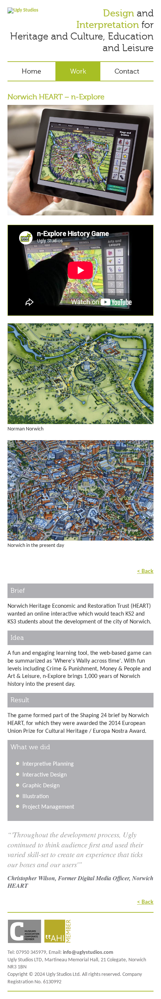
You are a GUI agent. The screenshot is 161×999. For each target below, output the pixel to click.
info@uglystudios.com (88, 952)
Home (31, 71)
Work (78, 71)
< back (145, 571)
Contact (127, 71)
